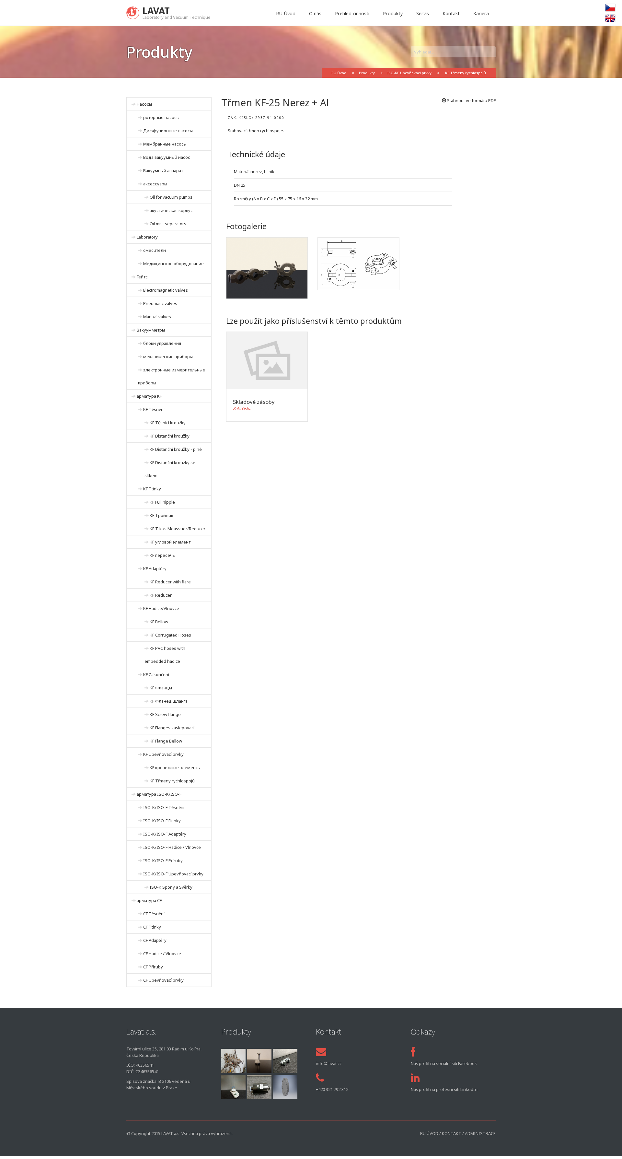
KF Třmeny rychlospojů (465, 72)
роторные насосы (161, 117)
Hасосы (144, 104)
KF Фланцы (161, 688)
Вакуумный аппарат (163, 170)
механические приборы (168, 356)
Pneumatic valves (160, 303)
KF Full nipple (162, 502)
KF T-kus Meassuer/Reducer (177, 529)
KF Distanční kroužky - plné (176, 449)
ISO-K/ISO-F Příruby (163, 860)
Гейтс (142, 277)
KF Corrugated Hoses (170, 635)
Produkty (393, 13)
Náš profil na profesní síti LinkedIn (444, 1089)
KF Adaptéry (155, 568)
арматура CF (149, 900)
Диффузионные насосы (168, 131)
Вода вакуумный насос (166, 157)
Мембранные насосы (165, 144)
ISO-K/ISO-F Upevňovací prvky (173, 874)
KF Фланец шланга (169, 701)
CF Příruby (153, 967)
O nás (315, 13)
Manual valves (157, 317)
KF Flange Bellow (166, 741)
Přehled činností (352, 13)
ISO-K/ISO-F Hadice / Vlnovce (172, 847)
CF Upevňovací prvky (163, 980)
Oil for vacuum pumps (171, 197)
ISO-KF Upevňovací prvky (409, 72)
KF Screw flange (165, 714)
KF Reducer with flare (170, 582)
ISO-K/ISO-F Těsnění (163, 807)
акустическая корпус (171, 210)
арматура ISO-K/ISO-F (159, 794)
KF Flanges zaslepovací (172, 728)
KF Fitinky (152, 489)
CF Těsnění (154, 914)
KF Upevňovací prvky (163, 754)
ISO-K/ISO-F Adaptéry (164, 834)
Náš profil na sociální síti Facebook (444, 1063)
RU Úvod (285, 13)
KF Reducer (161, 595)
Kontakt (451, 13)
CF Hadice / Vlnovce (162, 953)
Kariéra (481, 13)
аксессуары (155, 184)
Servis (422, 13)
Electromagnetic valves (165, 290)
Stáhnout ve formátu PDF (471, 100)
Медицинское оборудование (173, 263)
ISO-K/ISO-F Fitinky (162, 821)
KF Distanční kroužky (170, 436)
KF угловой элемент (170, 542)
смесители (154, 250)
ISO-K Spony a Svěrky (171, 887)
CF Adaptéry (155, 940)
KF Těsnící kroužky (168, 423)
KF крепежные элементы (175, 767)
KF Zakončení (156, 674)
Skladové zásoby (254, 401)
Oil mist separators (168, 224)
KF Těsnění (154, 409)
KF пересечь (162, 555)
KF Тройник (161, 515)
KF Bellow (159, 622)
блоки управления (162, 343)
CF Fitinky (152, 927)
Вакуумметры (151, 330)
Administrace (480, 1133)
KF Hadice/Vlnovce (161, 608)
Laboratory (147, 237)
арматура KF (149, 396)
